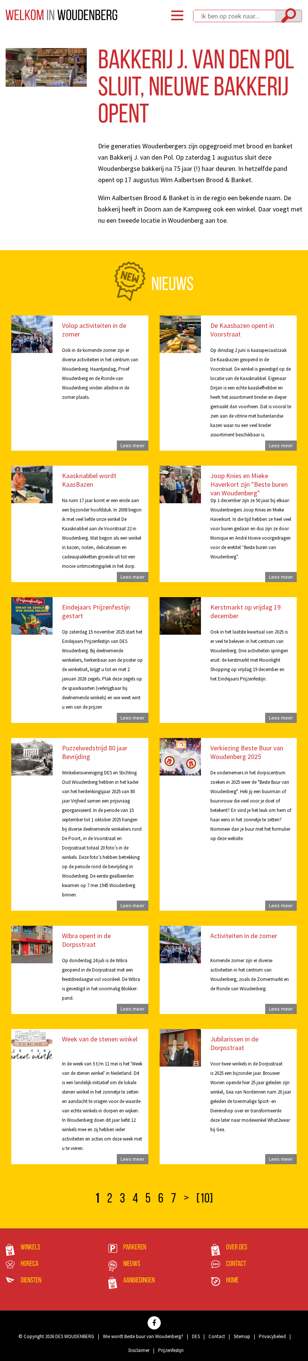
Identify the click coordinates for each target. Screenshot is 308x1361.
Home (232, 1280)
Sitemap (242, 1336)
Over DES (236, 1247)
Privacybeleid (272, 1336)
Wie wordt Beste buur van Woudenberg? (143, 1336)
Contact (236, 1264)
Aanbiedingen (139, 1280)
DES (196, 1336)
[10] (204, 1199)
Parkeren (134, 1247)
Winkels (30, 1247)
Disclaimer (138, 1350)
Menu (177, 15)
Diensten (31, 1280)
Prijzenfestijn (171, 1350)
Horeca (29, 1264)
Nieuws (131, 1264)
